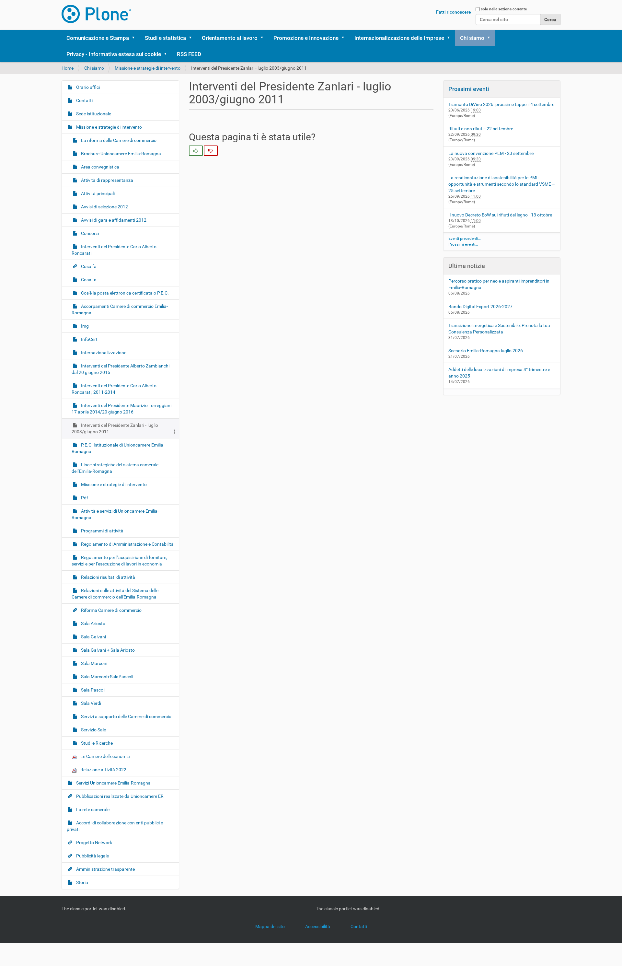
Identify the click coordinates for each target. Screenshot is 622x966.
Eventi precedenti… (464, 238)
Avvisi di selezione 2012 (104, 206)
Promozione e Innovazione (306, 38)
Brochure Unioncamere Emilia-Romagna (120, 153)
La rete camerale (92, 809)
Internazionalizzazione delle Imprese (399, 38)
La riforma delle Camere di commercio (118, 140)
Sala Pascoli (92, 689)
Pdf (84, 497)
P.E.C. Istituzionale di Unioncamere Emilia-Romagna (118, 448)
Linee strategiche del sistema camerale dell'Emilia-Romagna (115, 468)
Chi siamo (472, 38)
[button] (135, 38)
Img (84, 326)
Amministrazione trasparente (105, 869)
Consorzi (89, 233)
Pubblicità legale (92, 855)
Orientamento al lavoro (230, 38)
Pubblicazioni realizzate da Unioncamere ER (119, 796)
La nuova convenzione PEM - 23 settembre (491, 153)
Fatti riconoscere (453, 12)
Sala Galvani (93, 636)
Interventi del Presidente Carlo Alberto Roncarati (114, 250)
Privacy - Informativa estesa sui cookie (113, 54)
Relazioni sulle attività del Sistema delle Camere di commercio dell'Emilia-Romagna (115, 593)
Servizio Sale (93, 729)
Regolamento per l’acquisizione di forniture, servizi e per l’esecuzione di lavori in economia (119, 560)
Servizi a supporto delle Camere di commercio (125, 716)
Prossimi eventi (468, 89)
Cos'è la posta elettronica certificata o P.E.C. (124, 293)
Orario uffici (87, 87)
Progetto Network (93, 842)
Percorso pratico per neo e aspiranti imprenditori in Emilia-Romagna (498, 284)
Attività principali (97, 193)
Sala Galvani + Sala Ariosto (107, 650)
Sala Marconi (93, 663)
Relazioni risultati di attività (107, 577)
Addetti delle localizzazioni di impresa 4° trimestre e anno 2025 (499, 372)
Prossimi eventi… (463, 244)
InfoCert (89, 339)
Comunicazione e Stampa (97, 38)
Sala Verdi (90, 703)
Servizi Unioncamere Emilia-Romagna (113, 783)
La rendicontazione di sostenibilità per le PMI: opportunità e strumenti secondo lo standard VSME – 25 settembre (501, 184)
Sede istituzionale (93, 113)
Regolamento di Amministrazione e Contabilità (127, 544)
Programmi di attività (101, 530)
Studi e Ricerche (96, 743)
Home (68, 68)
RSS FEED (189, 54)
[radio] (196, 150)
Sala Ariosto (92, 623)
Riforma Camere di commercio (111, 610)
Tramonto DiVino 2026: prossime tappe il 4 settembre (501, 104)
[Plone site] (96, 14)
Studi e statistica (165, 38)
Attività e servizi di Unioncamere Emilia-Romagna (115, 514)
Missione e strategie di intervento (147, 68)
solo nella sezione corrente (504, 9)
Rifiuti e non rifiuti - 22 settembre (480, 128)
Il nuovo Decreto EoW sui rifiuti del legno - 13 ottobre (500, 214)
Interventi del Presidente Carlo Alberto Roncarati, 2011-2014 (114, 389)
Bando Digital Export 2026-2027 (480, 306)
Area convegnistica (99, 166)
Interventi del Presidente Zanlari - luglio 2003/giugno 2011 (115, 428)
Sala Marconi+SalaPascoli (106, 676)
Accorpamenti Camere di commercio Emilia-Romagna (120, 309)
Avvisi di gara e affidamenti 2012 (113, 220)
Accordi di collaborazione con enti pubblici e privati (115, 826)
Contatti (84, 100)
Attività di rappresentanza (106, 180)
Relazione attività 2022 (102, 769)
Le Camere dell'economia (104, 756)
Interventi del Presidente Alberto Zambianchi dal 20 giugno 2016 (120, 369)
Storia (81, 882)
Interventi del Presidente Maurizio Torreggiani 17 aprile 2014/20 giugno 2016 (121, 408)
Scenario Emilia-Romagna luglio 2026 (485, 350)
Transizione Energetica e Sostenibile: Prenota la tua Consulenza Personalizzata (499, 328)
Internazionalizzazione (103, 352)
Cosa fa (88, 266)
